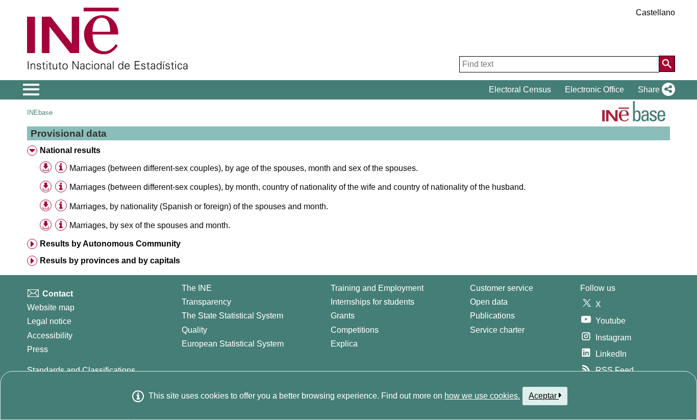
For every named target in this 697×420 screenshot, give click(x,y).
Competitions (355, 330)
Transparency (206, 302)
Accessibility (49, 335)
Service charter (497, 330)
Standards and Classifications (81, 370)
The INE (197, 288)
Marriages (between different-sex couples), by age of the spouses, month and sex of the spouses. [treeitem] (243, 168)
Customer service (501, 288)
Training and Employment (377, 288)
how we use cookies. (482, 395)
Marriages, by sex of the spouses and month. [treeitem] (149, 225)
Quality (194, 330)
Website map (50, 307)
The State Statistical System (232, 315)
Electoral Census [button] (520, 89)
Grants (343, 315)
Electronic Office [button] (594, 89)
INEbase (40, 112)
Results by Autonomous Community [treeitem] (110, 243)
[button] (654, 90)
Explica (344, 343)
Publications (492, 315)
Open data (489, 302)
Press (37, 349)
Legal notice (49, 321)
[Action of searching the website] (667, 64)
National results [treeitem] (70, 150)
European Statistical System (233, 343)
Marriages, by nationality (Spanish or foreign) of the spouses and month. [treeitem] (198, 206)
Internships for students (372, 302)
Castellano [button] (655, 12)
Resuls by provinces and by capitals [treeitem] (110, 260)
